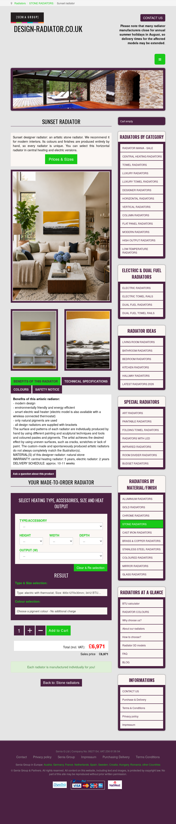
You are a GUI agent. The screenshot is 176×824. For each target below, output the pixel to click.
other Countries (151, 764)
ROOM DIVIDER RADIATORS (139, 455)
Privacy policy (130, 716)
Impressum (128, 724)
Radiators (20, 3)
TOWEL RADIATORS (134, 164)
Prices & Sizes (61, 159)
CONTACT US (152, 18)
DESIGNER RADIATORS (136, 190)
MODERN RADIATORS (135, 232)
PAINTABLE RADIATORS (137, 421)
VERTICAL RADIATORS (136, 207)
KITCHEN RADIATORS (135, 367)
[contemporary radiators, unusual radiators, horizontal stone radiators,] (88, 339)
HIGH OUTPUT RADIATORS (138, 240)
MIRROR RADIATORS (135, 566)
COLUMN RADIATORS (135, 215)
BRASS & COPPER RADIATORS (141, 541)
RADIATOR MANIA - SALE (137, 148)
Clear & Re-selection (91, 567)
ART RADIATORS (132, 413)
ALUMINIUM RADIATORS (137, 498)
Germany (58, 764)
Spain (93, 764)
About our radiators (133, 628)
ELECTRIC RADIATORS (136, 288)
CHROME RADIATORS (135, 515)
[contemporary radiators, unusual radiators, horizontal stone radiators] (34, 339)
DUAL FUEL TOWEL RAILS (138, 313)
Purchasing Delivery (116, 757)
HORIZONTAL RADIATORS (138, 198)
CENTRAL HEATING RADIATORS (142, 156)
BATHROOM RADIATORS (137, 350)
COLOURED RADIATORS (137, 557)
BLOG (125, 662)
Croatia (113, 764)
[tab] (36, 381)
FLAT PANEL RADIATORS (137, 223)
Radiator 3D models (134, 645)
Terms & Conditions (133, 708)
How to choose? (131, 637)
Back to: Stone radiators (61, 682)
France (69, 764)
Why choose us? (132, 620)
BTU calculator (131, 603)
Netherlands (81, 764)
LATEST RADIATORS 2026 (138, 384)
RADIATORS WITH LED (136, 438)
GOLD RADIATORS (133, 507)
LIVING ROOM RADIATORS (138, 342)
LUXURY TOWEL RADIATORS (140, 181)
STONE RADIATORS (41, 3)
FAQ (124, 653)
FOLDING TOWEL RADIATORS (140, 430)
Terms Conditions (148, 757)
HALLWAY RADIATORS (136, 375)
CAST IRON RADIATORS (137, 532)
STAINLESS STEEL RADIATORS (141, 549)
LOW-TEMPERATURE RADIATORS (135, 250)
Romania (135, 764)
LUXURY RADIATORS (135, 173)
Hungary (124, 764)
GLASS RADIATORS (134, 574)
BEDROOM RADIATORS (136, 359)
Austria (48, 764)
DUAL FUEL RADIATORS (137, 304)
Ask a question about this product (33, 474)
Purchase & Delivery (134, 699)
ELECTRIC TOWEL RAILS (137, 296)
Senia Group (66, 757)
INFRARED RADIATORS (136, 446)
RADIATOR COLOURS (135, 612)
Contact (21, 757)
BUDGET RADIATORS (135, 463)
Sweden (103, 764)
